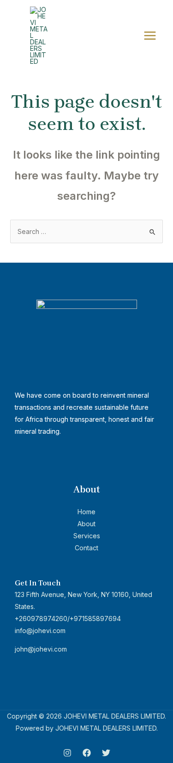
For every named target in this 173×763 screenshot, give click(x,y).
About (86, 524)
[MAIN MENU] (149, 36)
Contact (86, 548)
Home (86, 512)
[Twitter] (106, 753)
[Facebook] (87, 753)
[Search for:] (86, 231)
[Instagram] (67, 753)
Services (86, 536)
